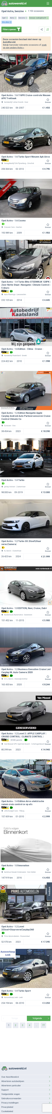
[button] (49, 891)
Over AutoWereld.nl (10, 1077)
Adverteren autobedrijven (12, 1081)
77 (43, 1025)
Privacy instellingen (10, 1103)
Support (5, 1090)
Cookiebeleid (7, 1111)
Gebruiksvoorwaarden (11, 1098)
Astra (10, 11)
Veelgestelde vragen (10, 1094)
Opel (4, 11)
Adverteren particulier (11, 1085)
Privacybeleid (7, 1107)
